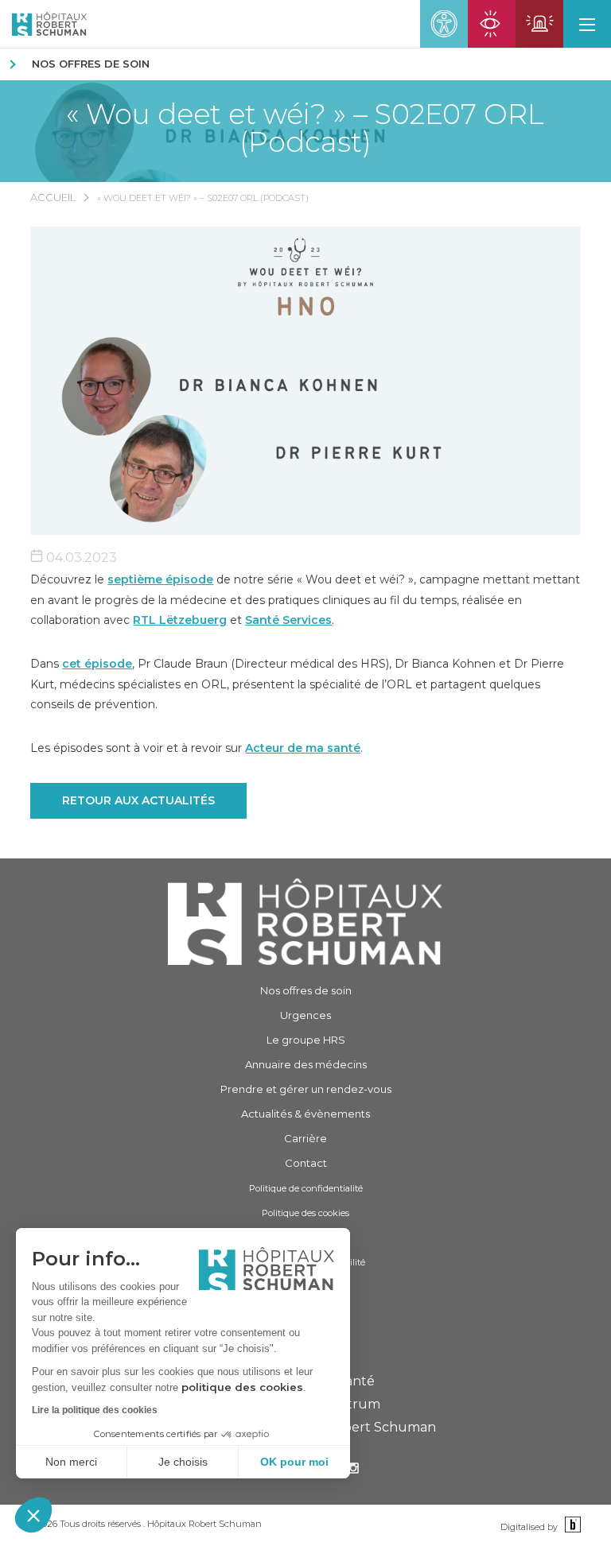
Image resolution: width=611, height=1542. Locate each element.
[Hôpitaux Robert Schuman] (305, 922)
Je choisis (183, 1461)
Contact (306, 1162)
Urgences (305, 1015)
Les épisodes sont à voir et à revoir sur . (196, 748)
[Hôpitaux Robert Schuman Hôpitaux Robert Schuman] (43, 24)
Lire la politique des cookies (95, 1410)
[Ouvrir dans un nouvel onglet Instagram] (353, 1470)
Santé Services (288, 620)
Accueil (53, 197)
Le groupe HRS (306, 1039)
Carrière (305, 1138)
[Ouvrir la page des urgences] (539, 24)
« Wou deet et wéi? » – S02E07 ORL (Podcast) (305, 128)
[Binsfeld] (571, 1525)
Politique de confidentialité (306, 1188)
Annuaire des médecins (306, 1064)
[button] (33, 1515)
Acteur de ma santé (302, 748)
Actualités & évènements (305, 1113)
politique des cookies (242, 1387)
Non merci (71, 1461)
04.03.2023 (80, 557)
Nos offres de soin (91, 63)
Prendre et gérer (305, 1089)
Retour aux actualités (138, 800)
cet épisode (97, 664)
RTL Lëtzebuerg (180, 620)
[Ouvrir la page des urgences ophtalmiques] (492, 24)
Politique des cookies (305, 1212)
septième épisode (160, 579)
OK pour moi (294, 1461)
